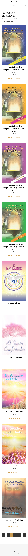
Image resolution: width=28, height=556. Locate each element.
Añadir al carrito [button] (14, 78)
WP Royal (17, 553)
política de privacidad (8, 549)
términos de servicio (19, 549)
